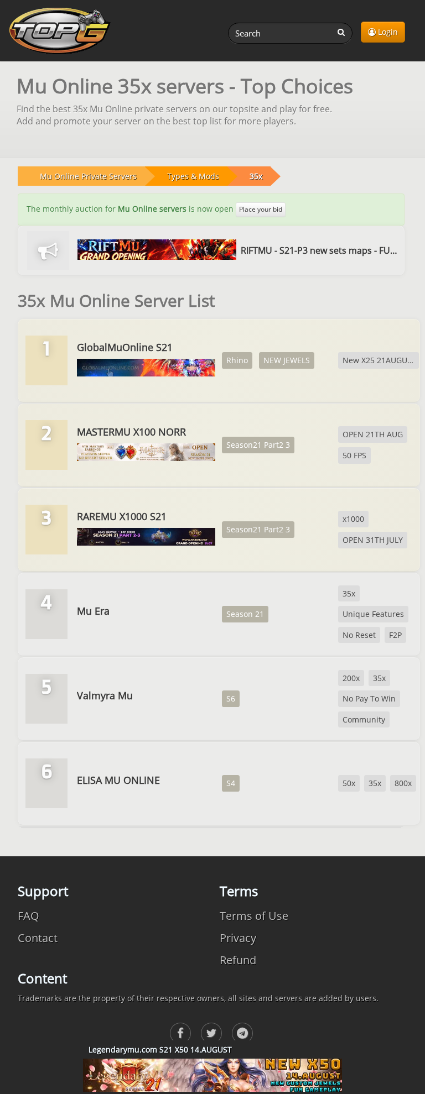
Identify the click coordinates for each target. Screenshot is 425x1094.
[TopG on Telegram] (242, 1033)
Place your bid (260, 209)
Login (387, 32)
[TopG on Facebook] (180, 1033)
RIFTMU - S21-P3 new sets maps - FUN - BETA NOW (320, 250)
